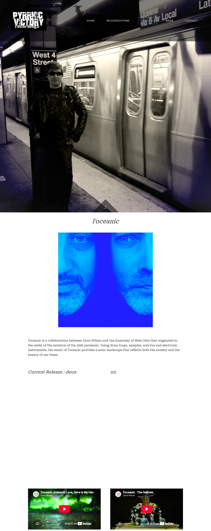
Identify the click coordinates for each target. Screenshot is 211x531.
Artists (146, 20)
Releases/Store (118, 20)
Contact (191, 20)
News (169, 20)
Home (91, 20)
